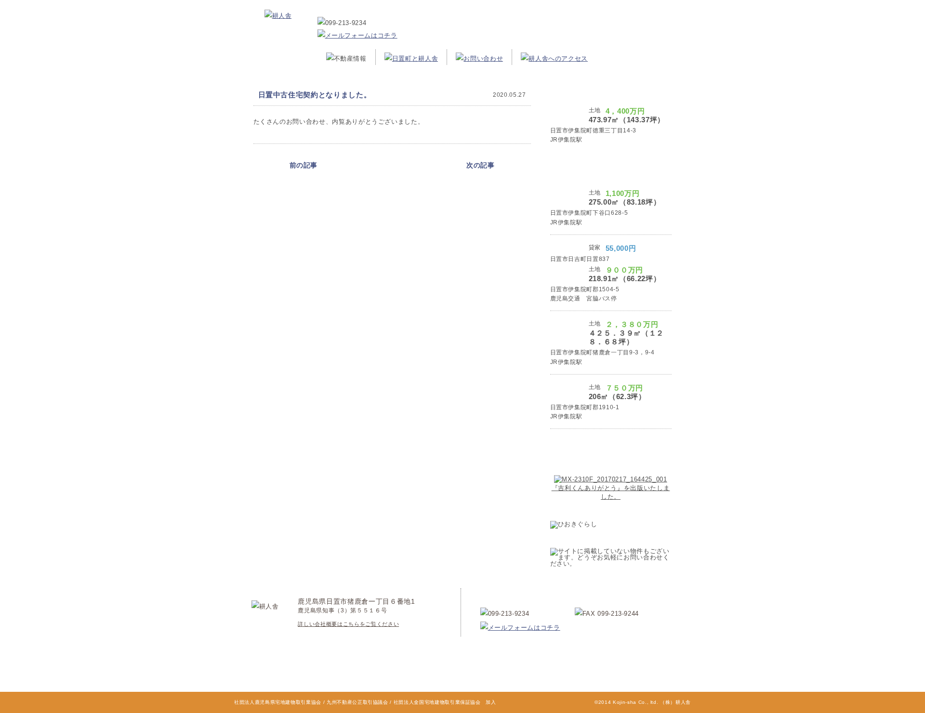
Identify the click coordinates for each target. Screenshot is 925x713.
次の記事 (480, 165)
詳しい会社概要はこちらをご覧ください (348, 624)
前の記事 (304, 165)
